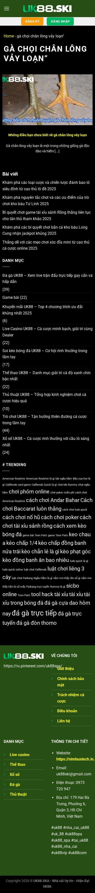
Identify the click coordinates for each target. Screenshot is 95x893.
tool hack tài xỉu (49, 594)
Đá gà (15, 784)
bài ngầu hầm (64, 478)
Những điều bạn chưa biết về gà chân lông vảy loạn (47, 135)
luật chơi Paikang (22, 578)
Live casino (19, 754)
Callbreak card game (18, 484)
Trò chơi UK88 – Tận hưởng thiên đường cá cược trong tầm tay (44, 419)
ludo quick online (12, 569)
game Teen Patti (58, 535)
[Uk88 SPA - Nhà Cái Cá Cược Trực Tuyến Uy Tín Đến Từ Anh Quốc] (47, 8)
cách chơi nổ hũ (21, 517)
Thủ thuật (18, 794)
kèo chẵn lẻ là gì (40, 551)
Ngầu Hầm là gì (43, 578)
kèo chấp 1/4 (21, 543)
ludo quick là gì (79, 561)
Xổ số (14, 774)
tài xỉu (76, 594)
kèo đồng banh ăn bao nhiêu (35, 560)
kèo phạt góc (75, 551)
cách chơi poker (60, 517)
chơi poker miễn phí (62, 492)
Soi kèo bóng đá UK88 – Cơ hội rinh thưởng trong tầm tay (44, 353)
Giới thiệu (65, 668)
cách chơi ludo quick (74, 509)
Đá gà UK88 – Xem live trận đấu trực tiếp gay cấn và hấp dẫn (47, 278)
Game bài (10, 297)
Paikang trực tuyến (37, 586)
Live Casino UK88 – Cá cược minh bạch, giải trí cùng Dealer (47, 331)
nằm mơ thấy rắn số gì (66, 578)
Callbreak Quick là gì (44, 484)
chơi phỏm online (29, 492)
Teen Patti (24, 595)
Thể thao (17, 764)
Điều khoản (67, 711)
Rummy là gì (57, 586)
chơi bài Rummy (67, 484)
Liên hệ (63, 721)
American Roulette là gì (40, 478)
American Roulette (13, 478)
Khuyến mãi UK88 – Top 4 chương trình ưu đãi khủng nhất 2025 (42, 309)
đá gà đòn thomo (36, 623)
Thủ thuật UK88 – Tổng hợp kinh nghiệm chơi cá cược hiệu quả (44, 397)
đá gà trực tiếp (34, 613)
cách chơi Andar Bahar (52, 500)
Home (9, 36)
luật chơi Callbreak (35, 569)
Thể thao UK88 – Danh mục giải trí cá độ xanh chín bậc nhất (46, 375)
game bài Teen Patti (35, 535)
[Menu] (7, 8)
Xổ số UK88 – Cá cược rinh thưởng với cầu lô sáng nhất (45, 441)
